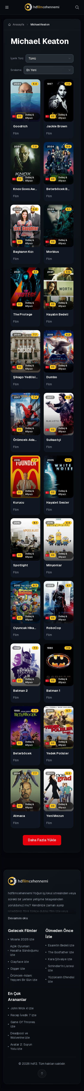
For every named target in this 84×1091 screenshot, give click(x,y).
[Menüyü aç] (6, 7)
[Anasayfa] (42, 7)
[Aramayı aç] (77, 7)
